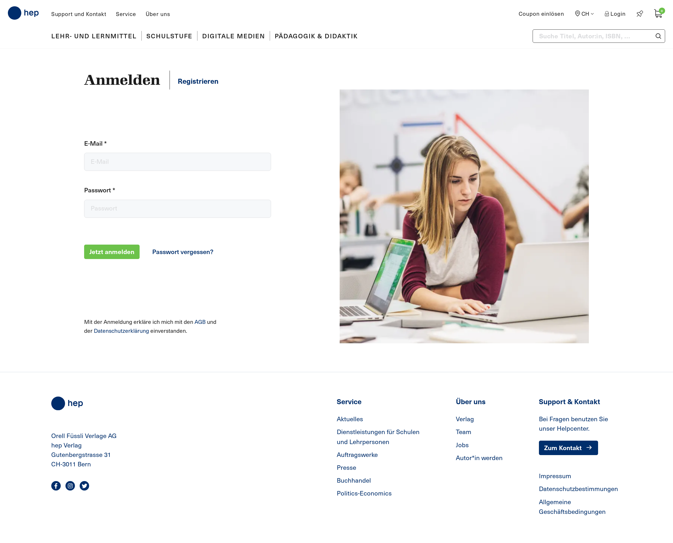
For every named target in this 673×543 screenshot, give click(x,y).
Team (463, 431)
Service (126, 14)
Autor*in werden (479, 457)
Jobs (462, 444)
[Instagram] (70, 486)
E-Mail (95, 143)
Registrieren (198, 81)
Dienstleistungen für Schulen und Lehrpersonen (378, 436)
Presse (346, 467)
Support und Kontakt (78, 14)
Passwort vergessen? (182, 251)
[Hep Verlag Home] (23, 13)
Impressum (555, 475)
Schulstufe (169, 35)
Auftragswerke (357, 454)
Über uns (158, 14)
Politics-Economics (364, 493)
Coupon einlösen (541, 13)
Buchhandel (354, 480)
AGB (201, 322)
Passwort (99, 189)
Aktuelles (350, 418)
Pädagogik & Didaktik (316, 35)
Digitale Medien (233, 35)
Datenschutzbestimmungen (578, 488)
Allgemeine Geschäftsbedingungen (572, 506)
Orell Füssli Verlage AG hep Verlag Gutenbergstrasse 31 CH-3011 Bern (84, 449)
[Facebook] (56, 486)
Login (618, 13)
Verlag (465, 418)
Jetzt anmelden (111, 251)
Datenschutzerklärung (122, 330)
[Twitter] (84, 486)
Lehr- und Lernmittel (94, 35)
